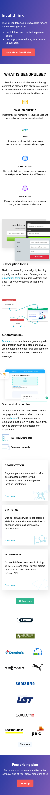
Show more (25, 744)
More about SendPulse (18, 52)
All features (25, 601)
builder (14, 418)
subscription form (11, 277)
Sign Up (25, 783)
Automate (7, 341)
